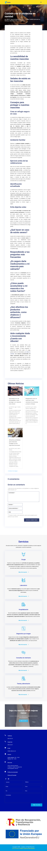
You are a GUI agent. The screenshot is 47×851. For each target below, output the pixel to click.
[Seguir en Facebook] (6, 779)
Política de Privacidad (12, 775)
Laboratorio (23, 585)
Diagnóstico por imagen (23, 633)
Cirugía (23, 559)
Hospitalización (23, 609)
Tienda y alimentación (23, 683)
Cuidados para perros (34, 19)
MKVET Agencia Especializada (14, 19)
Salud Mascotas (13, 20)
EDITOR (12, 407)
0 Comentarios (21, 20)
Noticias (7, 20)
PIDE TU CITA (23, 720)
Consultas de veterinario (23, 658)
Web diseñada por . (23, 848)
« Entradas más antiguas (13, 471)
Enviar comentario (31, 520)
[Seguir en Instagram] (8, 779)
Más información (23, 572)
